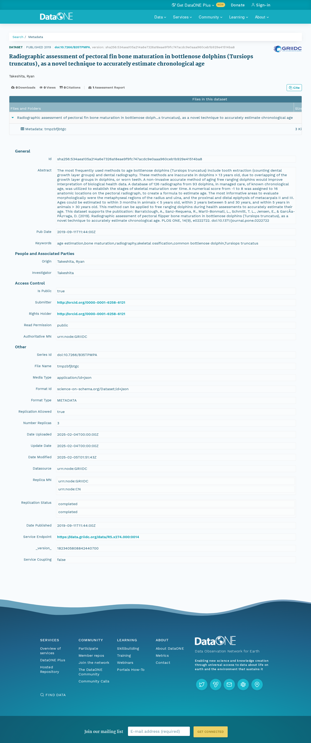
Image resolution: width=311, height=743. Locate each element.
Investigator (41, 273)
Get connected (210, 731)
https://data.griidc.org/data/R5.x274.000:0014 (98, 537)
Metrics (162, 655)
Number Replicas (37, 423)
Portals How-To (131, 669)
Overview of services (50, 650)
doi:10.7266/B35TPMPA (72, 47)
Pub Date (43, 232)
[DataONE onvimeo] (215, 684)
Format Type (41, 400)
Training (124, 655)
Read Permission (37, 325)
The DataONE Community (90, 671)
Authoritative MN (37, 336)
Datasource (42, 468)
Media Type (42, 377)
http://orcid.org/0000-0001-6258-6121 (91, 302)
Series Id (44, 355)
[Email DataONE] (229, 684)
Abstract (44, 170)
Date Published (38, 525)
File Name (43, 366)
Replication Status (36, 503)
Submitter (43, 302)
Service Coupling (37, 559)
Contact (163, 662)
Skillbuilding (128, 648)
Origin (46, 261)
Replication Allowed (34, 412)
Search (18, 37)
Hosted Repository (49, 669)
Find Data (56, 695)
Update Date (41, 446)
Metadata (35, 37)
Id (49, 159)
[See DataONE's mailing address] (257, 684)
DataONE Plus (52, 660)
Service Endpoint (37, 537)
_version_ (43, 548)
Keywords (43, 243)
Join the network (94, 662)
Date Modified (39, 457)
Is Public (44, 291)
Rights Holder (40, 314)
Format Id (43, 389)
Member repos (91, 655)
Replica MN (42, 480)
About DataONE (170, 648)
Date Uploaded (39, 434)
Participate (88, 648)
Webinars (125, 662)
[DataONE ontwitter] (201, 684)
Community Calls (94, 681)
